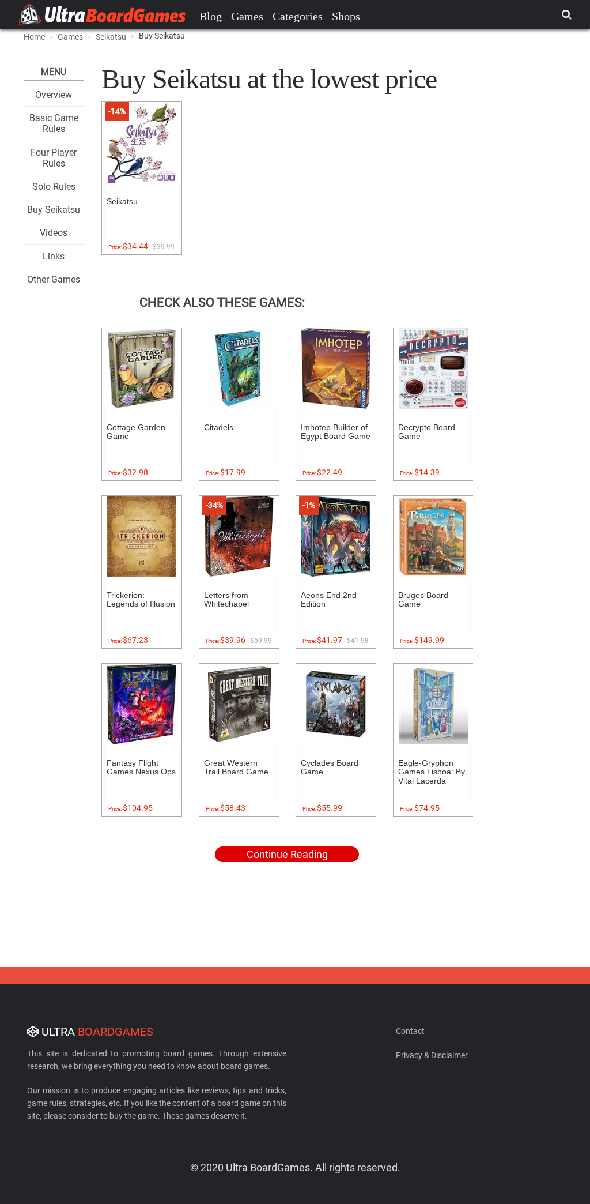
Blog (210, 16)
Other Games (53, 279)
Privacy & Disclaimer (432, 1055)
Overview (53, 94)
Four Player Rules (54, 158)
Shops (346, 16)
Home (34, 37)
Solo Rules (53, 186)
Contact (410, 1031)
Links (54, 256)
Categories (298, 16)
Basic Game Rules (53, 123)
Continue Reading (287, 854)
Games (247, 16)
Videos (53, 232)
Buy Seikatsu (53, 209)
